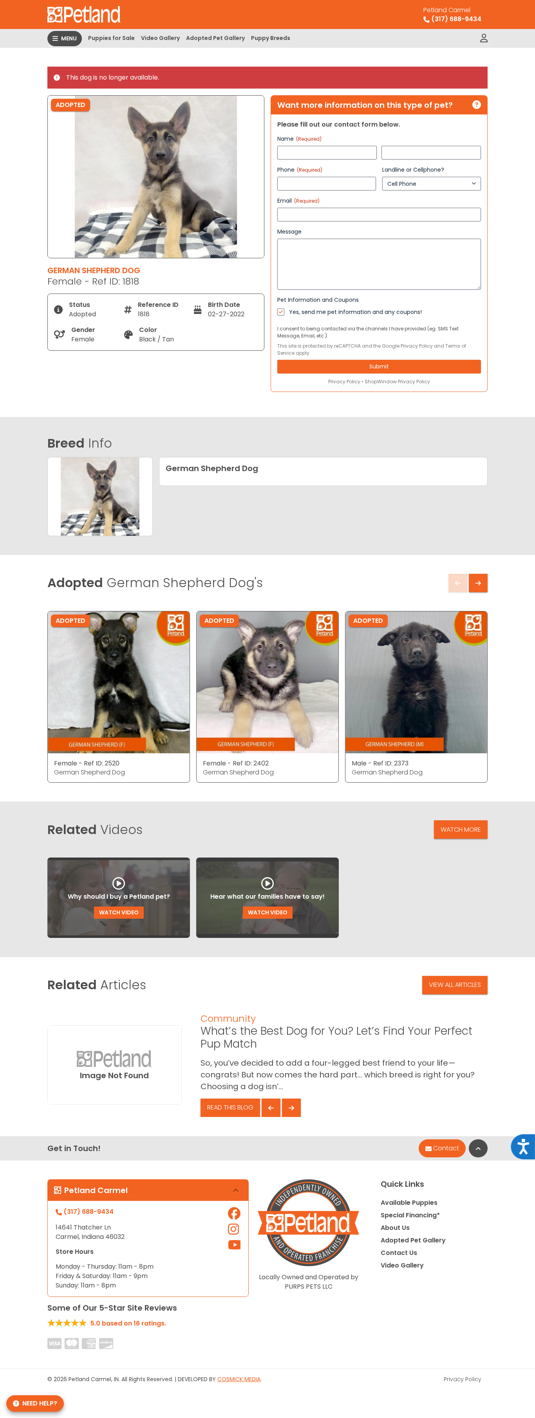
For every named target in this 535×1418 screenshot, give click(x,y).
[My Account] (484, 38)
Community (228, 1018)
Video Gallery (160, 38)
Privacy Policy (417, 346)
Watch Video (119, 912)
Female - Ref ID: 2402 (236, 763)
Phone (299, 170)
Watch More (461, 829)
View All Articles (455, 984)
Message (289, 232)
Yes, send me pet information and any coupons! (355, 312)
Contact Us (399, 1252)
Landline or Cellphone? (413, 170)
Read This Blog (230, 1107)
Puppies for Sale (111, 38)
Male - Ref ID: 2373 (380, 763)
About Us (395, 1227)
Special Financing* (410, 1215)
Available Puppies (409, 1202)
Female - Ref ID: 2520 (86, 763)
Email (298, 201)
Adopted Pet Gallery (215, 38)
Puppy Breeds (270, 38)
